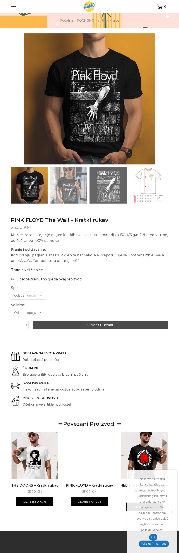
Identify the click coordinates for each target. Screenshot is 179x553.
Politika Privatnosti (154, 543)
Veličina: (18, 305)
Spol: (15, 288)
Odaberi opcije (34, 501)
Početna (66, 20)
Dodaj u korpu (102, 325)
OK (153, 537)
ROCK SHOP (87, 20)
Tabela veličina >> (27, 270)
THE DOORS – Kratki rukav (34, 485)
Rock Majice (110, 20)
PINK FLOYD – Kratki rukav (89, 485)
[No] (172, 511)
